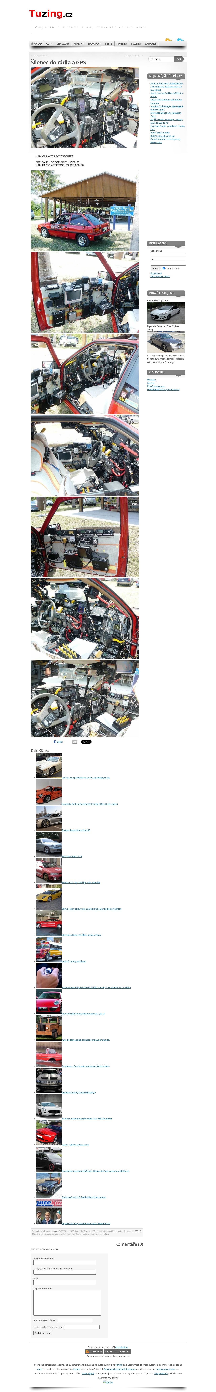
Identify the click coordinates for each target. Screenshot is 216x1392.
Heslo (153, 259)
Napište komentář (42, 1288)
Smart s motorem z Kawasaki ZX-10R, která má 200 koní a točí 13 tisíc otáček (166, 86)
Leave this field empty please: (48, 1327)
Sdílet (60, 741)
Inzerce (151, 382)
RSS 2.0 (138, 1231)
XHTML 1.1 (110, 1351)
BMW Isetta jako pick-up (162, 135)
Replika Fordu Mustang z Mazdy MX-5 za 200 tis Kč (166, 121)
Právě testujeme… (156, 386)
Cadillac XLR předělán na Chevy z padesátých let (86, 777)
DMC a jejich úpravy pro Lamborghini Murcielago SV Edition (92, 908)
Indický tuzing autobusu (74, 961)
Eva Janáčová (161, 1373)
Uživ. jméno (156, 250)
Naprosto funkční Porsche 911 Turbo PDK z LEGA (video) (90, 803)
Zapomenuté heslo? (160, 276)
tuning (119, 1364)
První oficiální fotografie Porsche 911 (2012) (83, 1013)
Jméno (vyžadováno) (43, 1258)
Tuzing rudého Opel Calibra (75, 1144)
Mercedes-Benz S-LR (72, 856)
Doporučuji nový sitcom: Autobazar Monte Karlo (86, 1223)
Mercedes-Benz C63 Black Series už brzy (81, 934)
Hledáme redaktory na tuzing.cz (163, 389)
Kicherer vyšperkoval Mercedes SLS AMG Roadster (87, 1118)
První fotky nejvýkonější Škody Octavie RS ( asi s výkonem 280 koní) (95, 1170)
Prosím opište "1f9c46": (45, 1320)
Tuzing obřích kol (40, 55)
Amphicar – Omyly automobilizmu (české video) (86, 1066)
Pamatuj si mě (172, 268)
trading (76, 1369)
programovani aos (165, 1369)
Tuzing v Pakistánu (132, 55)
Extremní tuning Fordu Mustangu (79, 1092)
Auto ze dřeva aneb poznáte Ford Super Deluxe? (86, 1039)
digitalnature (121, 1347)
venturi (54, 1231)
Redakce (151, 379)
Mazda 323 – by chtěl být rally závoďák (81, 882)
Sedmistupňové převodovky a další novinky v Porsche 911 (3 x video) (96, 987)
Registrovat (156, 273)
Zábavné (87, 1231)
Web (35, 1278)
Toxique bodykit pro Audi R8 (76, 830)
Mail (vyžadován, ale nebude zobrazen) (52, 1268)
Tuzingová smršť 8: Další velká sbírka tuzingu (84, 1197)
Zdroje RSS (95, 1351)
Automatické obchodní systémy (120, 1369)
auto (39, 1369)
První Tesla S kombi (160, 132)
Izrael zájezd (88, 1373)
